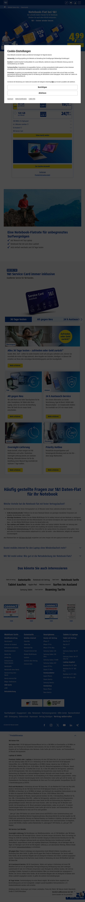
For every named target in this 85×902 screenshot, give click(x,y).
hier (53, 82)
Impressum (10, 99)
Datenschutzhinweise (21, 99)
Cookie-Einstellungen (19, 51)
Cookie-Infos (32, 99)
